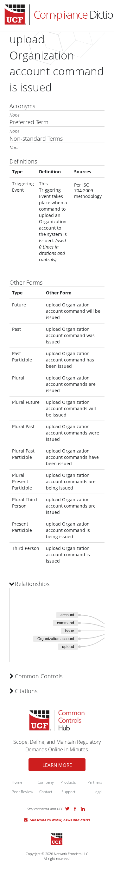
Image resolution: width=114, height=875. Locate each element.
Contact (45, 791)
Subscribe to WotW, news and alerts (60, 819)
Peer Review (22, 791)
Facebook (75, 809)
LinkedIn (82, 809)
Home (17, 782)
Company (46, 782)
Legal (97, 791)
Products (68, 782)
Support (68, 791)
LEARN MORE (57, 765)
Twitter (67, 808)
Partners (94, 782)
